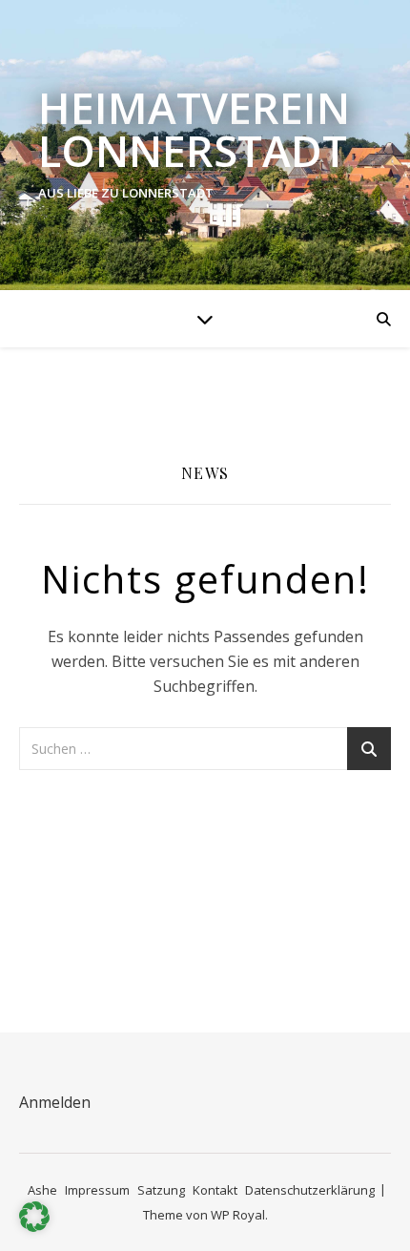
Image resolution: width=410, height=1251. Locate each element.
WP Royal (238, 1214)
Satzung (161, 1190)
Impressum (97, 1190)
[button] (34, 1216)
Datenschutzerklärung (310, 1190)
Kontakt (215, 1190)
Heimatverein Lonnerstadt (194, 129)
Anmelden (55, 1102)
